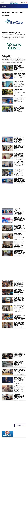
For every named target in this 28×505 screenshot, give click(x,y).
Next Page (20, 425)
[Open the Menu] (2, 2)
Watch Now (23, 2)
